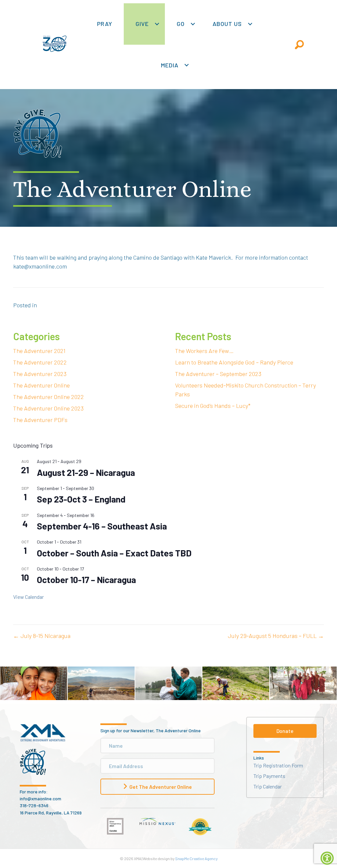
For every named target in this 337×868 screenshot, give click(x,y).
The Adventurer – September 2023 (218, 373)
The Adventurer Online (41, 385)
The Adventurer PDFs (40, 419)
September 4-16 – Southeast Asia (102, 526)
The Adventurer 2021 (39, 350)
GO (181, 23)
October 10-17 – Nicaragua (86, 579)
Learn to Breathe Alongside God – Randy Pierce (234, 362)
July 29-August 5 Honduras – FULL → (276, 635)
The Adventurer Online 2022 (48, 396)
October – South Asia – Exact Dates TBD (114, 553)
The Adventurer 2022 (40, 362)
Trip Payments (269, 776)
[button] (157, 24)
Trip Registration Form (278, 765)
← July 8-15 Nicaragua (41, 635)
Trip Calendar (267, 786)
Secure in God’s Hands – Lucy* (212, 405)
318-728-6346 (34, 805)
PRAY (104, 23)
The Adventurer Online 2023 (48, 408)
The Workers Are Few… (204, 350)
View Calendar (28, 597)
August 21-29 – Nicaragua (86, 472)
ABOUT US (227, 23)
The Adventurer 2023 (39, 373)
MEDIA (169, 65)
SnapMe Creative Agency (196, 858)
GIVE (142, 23)
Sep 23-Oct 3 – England (81, 499)
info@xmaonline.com (40, 798)
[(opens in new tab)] (115, 825)
